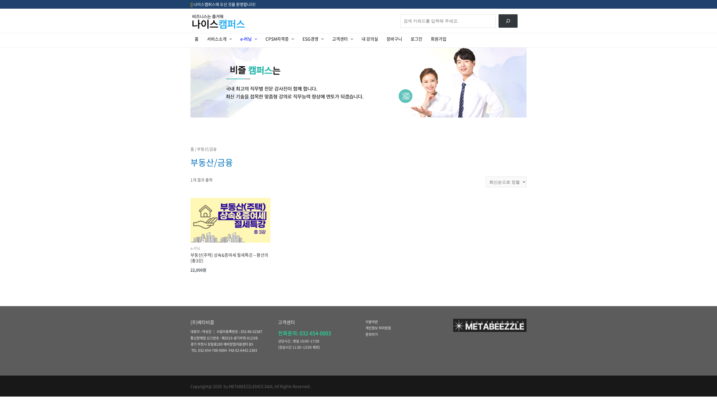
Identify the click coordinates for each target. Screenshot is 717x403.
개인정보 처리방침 (378, 328)
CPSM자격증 (277, 39)
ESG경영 (310, 39)
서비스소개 (217, 39)
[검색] (508, 21)
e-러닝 (246, 39)
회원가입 (438, 39)
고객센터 (340, 39)
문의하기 (372, 334)
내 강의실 (370, 39)
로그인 (416, 39)
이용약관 (372, 321)
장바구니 (394, 39)
